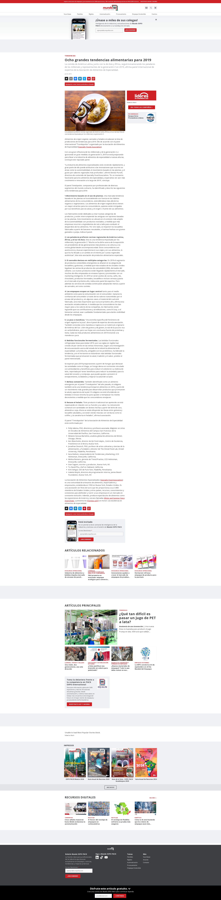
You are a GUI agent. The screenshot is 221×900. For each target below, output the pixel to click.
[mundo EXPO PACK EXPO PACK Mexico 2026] (75, 762)
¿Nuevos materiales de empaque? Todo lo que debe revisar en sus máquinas (120, 668)
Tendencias (70, 56)
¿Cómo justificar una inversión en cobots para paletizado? (98, 668)
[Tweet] (84, 78)
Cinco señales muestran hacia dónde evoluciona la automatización (75, 822)
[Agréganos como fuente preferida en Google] (93, 78)
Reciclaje (91, 817)
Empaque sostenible (142, 662)
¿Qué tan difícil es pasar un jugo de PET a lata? (137, 618)
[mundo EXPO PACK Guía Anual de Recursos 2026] (99, 762)
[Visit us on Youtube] (106, 857)
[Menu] (155, 8)
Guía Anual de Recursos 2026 (98, 779)
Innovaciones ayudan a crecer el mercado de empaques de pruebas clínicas (120, 575)
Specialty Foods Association (89, 147)
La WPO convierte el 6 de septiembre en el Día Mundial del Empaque (145, 667)
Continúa (120, 896)
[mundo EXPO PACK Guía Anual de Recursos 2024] (146, 762)
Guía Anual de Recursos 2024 (146, 779)
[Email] (71, 78)
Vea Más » (152, 798)
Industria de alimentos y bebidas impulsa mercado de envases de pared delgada (75, 575)
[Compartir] (75, 78)
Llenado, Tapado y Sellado (74, 662)
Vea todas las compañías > (142, 107)
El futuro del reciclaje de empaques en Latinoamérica (97, 822)
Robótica (138, 817)
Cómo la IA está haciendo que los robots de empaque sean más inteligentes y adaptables (145, 822)
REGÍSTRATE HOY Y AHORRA (79, 704)
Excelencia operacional (73, 571)
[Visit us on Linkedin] (97, 857)
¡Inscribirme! (130, 30)
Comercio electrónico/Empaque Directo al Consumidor (96, 572)
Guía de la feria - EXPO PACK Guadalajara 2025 (122, 780)
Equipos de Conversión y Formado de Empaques (120, 663)
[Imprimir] (66, 78)
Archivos (110, 787)
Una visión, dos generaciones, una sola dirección (74, 667)
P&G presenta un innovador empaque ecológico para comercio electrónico (98, 577)
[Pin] (89, 78)
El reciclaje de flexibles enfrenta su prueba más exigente (120, 822)
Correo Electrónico (85, 530)
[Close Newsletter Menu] (156, 19)
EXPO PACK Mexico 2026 (75, 779)
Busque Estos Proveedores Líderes (135, 117)
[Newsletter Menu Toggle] (146, 8)
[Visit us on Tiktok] (101, 857)
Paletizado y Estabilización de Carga (98, 663)
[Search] (151, 8)
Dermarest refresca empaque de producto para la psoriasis (145, 575)
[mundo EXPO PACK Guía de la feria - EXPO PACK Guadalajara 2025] (122, 762)
